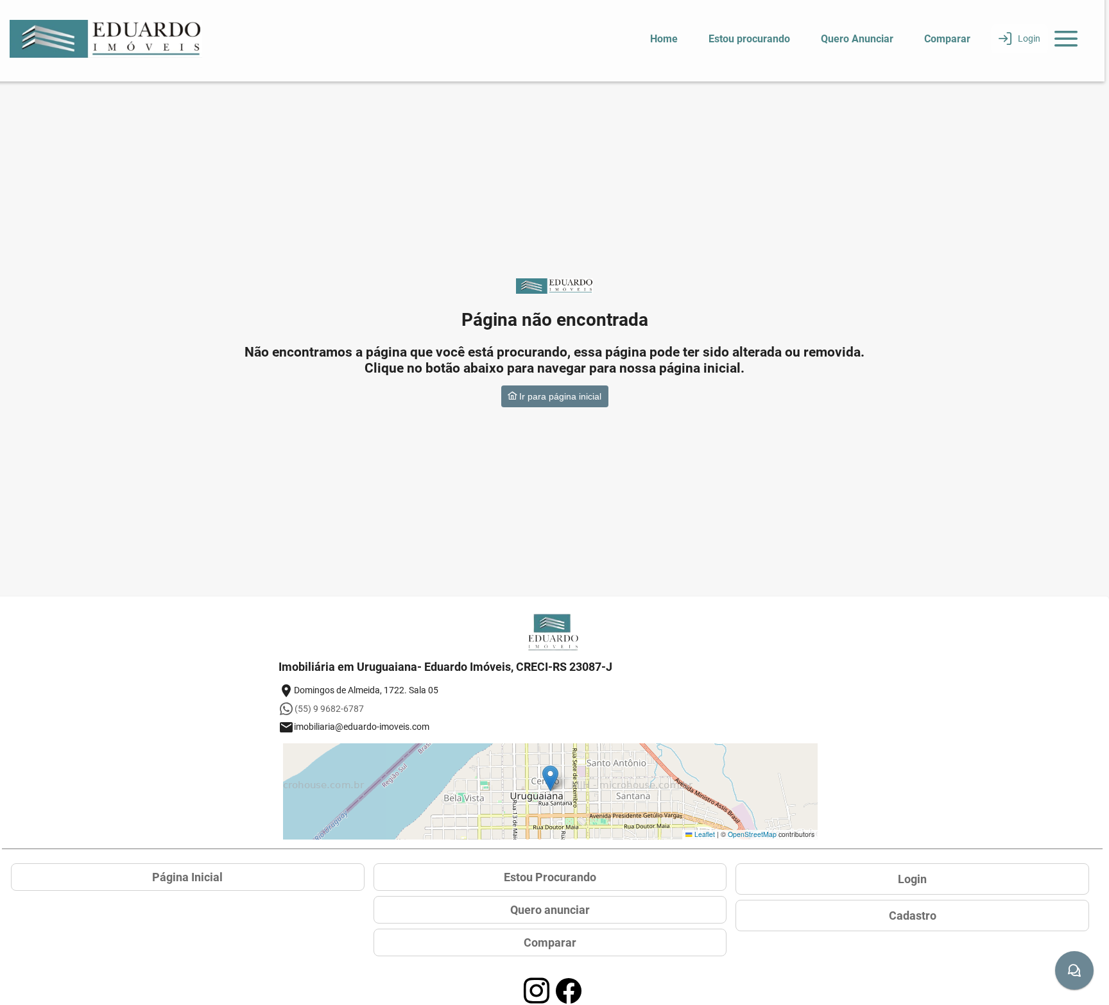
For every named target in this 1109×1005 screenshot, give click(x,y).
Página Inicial (187, 877)
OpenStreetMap (752, 834)
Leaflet (703, 834)
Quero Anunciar (857, 39)
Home (664, 39)
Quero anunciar (550, 909)
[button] (550, 778)
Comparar (947, 39)
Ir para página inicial (559, 396)
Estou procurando (749, 39)
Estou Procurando (550, 877)
